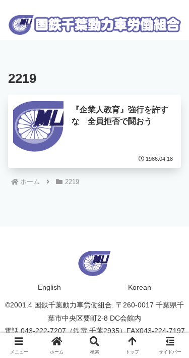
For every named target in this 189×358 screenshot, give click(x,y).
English (49, 287)
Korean (139, 287)
